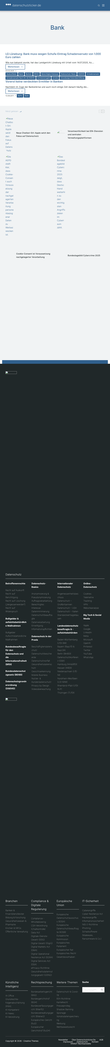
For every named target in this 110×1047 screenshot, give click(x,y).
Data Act (35, 932)
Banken (29, 74)
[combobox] (91, 989)
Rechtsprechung (41, 982)
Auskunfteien (11, 74)
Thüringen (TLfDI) (65, 692)
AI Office (10, 995)
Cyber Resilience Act (92, 913)
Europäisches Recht (66, 953)
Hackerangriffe (89, 917)
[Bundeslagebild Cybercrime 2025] (61, 255)
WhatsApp (88, 657)
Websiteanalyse (91, 608)
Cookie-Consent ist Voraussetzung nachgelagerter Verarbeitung (33, 255)
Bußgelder (10, 632)
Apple (86, 625)
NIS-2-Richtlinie (90, 924)
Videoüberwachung (41, 689)
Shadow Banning (65, 1009)
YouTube (87, 653)
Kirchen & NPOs (13, 928)
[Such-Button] (101, 989)
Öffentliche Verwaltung (17, 931)
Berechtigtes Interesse (49, 74)
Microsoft (88, 639)
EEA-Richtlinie (63, 998)
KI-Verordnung (12, 1016)
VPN (85, 604)
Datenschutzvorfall (41, 660)
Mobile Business (39, 675)
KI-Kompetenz (12, 1009)
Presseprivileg (63, 1005)
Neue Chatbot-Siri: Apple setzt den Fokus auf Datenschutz (33, 134)
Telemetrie (88, 597)
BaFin (20, 96)
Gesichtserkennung (41, 671)
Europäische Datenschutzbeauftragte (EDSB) (68, 928)
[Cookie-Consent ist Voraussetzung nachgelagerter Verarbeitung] (10, 255)
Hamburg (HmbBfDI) (67, 664)
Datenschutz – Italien (67, 611)
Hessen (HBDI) (64, 667)
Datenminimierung (40, 611)
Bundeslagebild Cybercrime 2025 (84, 255)
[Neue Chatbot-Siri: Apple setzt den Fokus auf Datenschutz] (10, 134)
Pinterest (87, 646)
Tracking (87, 600)
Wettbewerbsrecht (66, 1027)
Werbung (61, 1023)
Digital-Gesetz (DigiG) (42, 943)
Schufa (55, 78)
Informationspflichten (42, 629)
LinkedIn (87, 632)
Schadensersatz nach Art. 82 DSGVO (21, 78)
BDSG (36, 74)
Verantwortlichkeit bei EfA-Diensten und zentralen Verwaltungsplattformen (85, 134)
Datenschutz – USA (67, 608)
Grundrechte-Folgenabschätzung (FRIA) (15, 1003)
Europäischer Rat (65, 949)
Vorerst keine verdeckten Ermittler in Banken (34, 81)
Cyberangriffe (89, 910)
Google (86, 629)
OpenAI (87, 643)
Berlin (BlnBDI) (64, 653)
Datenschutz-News (68, 74)
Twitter (86, 650)
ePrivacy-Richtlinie (40, 968)
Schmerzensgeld (43, 78)
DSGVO (81, 74)
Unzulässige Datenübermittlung (72, 78)
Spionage (61, 1012)
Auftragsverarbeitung (42, 600)
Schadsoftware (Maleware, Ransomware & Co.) (91, 935)
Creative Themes (30, 1041)
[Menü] (103, 5)
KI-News (10, 1013)
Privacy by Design (40, 685)
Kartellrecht (62, 1002)
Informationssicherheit (93, 921)
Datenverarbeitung (41, 622)
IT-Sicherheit (90, 901)
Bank (21, 74)
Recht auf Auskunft (15, 590)
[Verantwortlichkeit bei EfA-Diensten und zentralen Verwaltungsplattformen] (61, 135)
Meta (86, 636)
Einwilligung (37, 625)
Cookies (87, 593)
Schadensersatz (93, 74)
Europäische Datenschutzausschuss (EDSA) (67, 918)
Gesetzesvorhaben (66, 957)
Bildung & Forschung (15, 917)
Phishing (86, 928)
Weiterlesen (16, 67)
